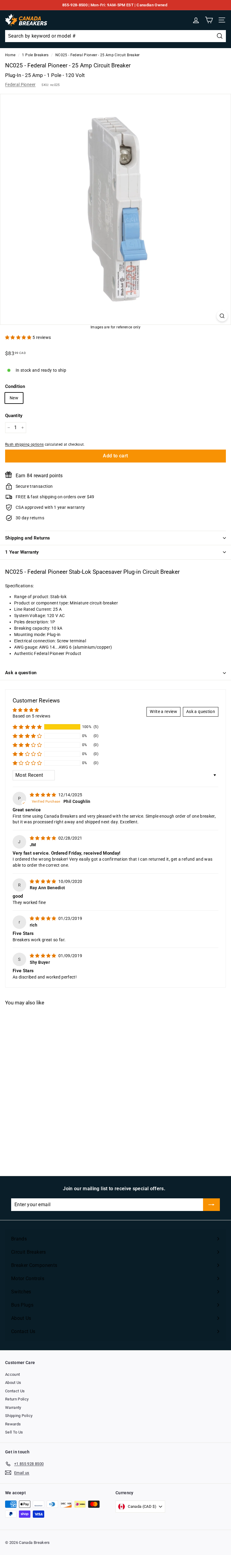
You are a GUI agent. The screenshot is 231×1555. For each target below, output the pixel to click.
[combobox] (115, 36)
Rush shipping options (24, 444)
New (14, 397)
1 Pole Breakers (35, 55)
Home (10, 55)
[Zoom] (222, 315)
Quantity (14, 415)
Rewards (13, 1424)
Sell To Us (14, 1432)
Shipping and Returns (27, 538)
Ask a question (20, 672)
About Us (13, 1382)
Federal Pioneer (20, 84)
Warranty (13, 1407)
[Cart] (209, 20)
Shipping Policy (18, 1415)
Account (12, 1374)
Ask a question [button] (200, 711)
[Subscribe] (211, 1204)
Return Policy (17, 1399)
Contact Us (15, 1391)
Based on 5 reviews (31, 716)
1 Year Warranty (22, 552)
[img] (43, 794)
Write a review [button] (163, 711)
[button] (18, 337)
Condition (15, 386)
